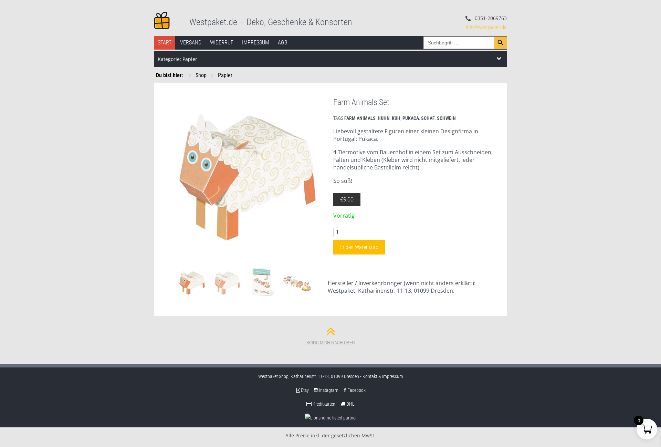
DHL (350, 404)
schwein (446, 118)
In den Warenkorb (359, 247)
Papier (225, 75)
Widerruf (221, 42)
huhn (384, 118)
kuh (396, 118)
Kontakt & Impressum (383, 376)
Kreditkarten (323, 404)
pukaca (410, 118)
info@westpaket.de (486, 27)
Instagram (328, 390)
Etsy (304, 390)
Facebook (356, 390)
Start (164, 42)
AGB (282, 42)
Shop (201, 75)
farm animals (360, 118)
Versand (190, 42)
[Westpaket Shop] (162, 19)
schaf (428, 118)
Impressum (255, 42)
